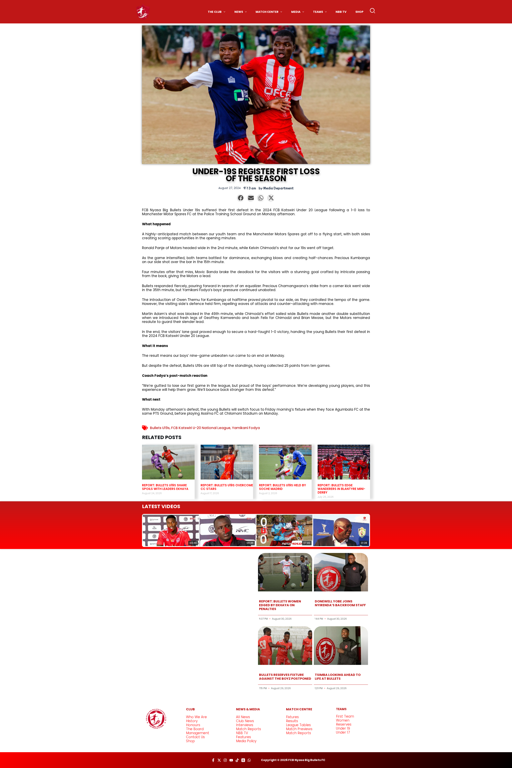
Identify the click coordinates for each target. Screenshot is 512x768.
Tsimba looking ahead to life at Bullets (338, 677)
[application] (223, 12)
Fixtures (292, 717)
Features (243, 737)
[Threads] (243, 760)
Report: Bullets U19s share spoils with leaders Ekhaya (165, 487)
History (192, 721)
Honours (193, 725)
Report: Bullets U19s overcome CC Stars (227, 487)
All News (243, 717)
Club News (245, 721)
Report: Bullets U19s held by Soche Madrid (282, 487)
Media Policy (246, 741)
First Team (345, 716)
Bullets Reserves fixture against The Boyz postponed (285, 677)
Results (292, 721)
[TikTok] (237, 760)
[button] (372, 11)
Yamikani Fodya (246, 427)
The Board (195, 729)
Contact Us (195, 737)
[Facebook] (213, 760)
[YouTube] (231, 760)
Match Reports (248, 729)
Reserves (343, 724)
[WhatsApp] (249, 760)
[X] (219, 760)
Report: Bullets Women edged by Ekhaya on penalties (280, 605)
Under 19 (343, 728)
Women (342, 720)
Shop (190, 741)
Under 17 (343, 732)
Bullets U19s (160, 427)
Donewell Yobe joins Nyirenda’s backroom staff (340, 603)
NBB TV (242, 733)
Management (197, 733)
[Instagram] (225, 760)
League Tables (298, 725)
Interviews (244, 725)
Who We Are (196, 717)
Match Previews (299, 729)
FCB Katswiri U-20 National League (200, 427)
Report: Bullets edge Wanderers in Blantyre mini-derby (341, 489)
